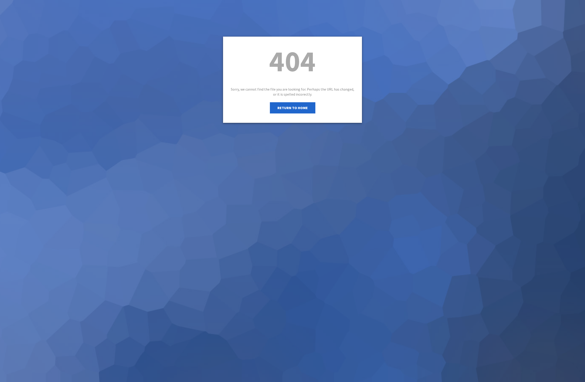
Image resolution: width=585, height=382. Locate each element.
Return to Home (292, 107)
